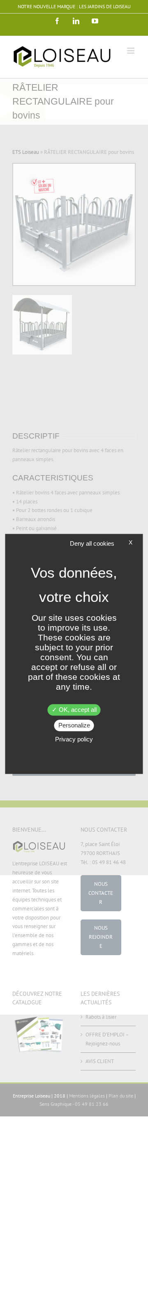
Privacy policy (74, 739)
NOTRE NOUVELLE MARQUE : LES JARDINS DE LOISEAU (74, 6)
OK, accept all (77, 710)
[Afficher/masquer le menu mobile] (131, 50)
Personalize (74, 725)
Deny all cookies (92, 543)
